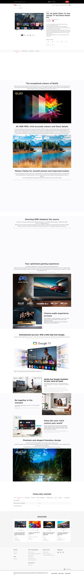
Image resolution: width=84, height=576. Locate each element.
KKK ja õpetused (31, 552)
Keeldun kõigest (61, 573)
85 (52, 41)
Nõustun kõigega (54, 573)
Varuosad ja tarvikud (31, 558)
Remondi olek (30, 556)
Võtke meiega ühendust (32, 559)
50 (48, 44)
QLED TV (15, 553)
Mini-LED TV (16, 552)
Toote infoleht (48, 20)
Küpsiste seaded (67, 573)
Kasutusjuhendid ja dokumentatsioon (34, 553)
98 (48, 41)
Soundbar (15, 558)
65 (61, 41)
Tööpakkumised (45, 552)
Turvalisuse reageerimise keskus (48, 555)
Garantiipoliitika (31, 555)
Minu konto (30, 565)
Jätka (67, 1)
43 (52, 44)
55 (66, 41)
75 (57, 41)
